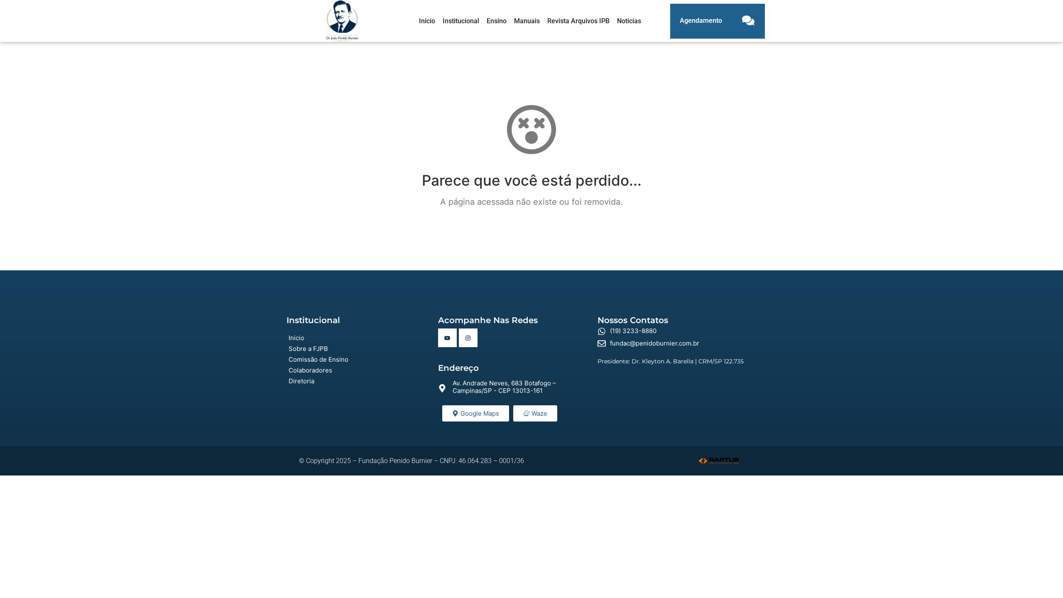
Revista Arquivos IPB (578, 21)
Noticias (629, 21)
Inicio (427, 21)
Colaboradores (310, 370)
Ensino (497, 21)
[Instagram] (468, 337)
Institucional (461, 21)
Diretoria (301, 381)
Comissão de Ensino (318, 359)
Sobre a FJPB (308, 349)
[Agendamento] (748, 21)
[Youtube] (447, 337)
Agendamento (701, 21)
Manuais (527, 21)
